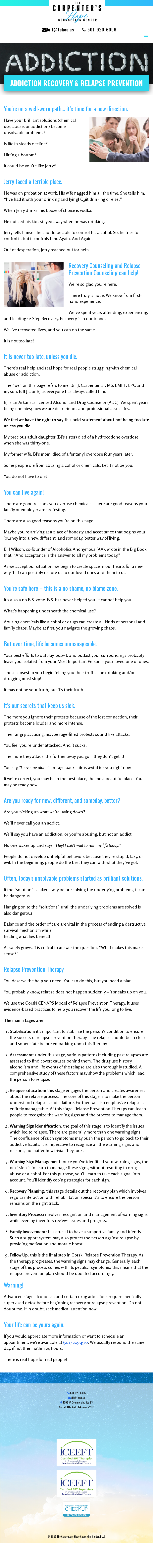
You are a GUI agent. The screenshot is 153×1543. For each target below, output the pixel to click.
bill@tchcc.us (60, 29)
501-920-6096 (101, 29)
